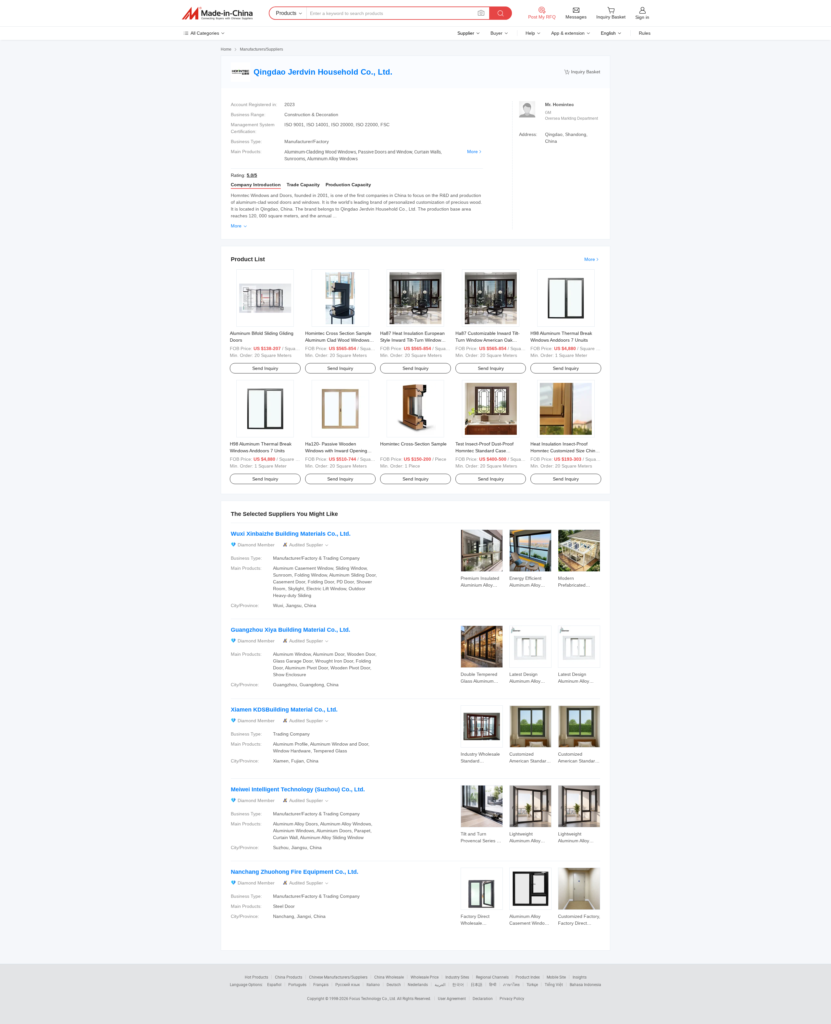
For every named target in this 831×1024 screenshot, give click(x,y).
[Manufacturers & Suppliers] (217, 13)
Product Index (527, 977)
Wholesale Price (425, 977)
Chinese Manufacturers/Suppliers (338, 977)
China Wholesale (389, 977)
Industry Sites (457, 977)
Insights (580, 977)
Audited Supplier (309, 545)
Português (297, 984)
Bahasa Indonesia (585, 984)
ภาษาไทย (511, 984)
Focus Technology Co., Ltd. (373, 998)
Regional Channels (492, 977)
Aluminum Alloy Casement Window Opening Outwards (528, 923)
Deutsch (394, 984)
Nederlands (418, 984)
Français (321, 984)
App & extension (568, 33)
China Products (288, 977)
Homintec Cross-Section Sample (413, 443)
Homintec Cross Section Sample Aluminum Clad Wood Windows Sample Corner (338, 340)
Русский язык (347, 984)
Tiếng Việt (554, 984)
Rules (645, 33)
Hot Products (256, 977)
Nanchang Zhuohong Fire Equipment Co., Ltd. (294, 872)
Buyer (496, 33)
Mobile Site (556, 977)
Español (274, 984)
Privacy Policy (512, 998)
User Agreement (452, 998)
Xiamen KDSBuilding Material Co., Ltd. (284, 709)
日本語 (476, 984)
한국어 (458, 984)
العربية (440, 984)
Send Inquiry (265, 368)
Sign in (642, 17)
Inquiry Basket (582, 72)
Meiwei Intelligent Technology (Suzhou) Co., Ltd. (298, 789)
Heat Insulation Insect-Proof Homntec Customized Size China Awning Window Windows (564, 450)
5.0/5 (252, 175)
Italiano (373, 984)
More (472, 151)
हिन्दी (492, 984)
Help (530, 33)
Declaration (483, 998)
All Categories (205, 33)
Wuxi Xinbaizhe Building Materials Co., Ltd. (291, 533)
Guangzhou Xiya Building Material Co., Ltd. (290, 630)
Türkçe (532, 984)
